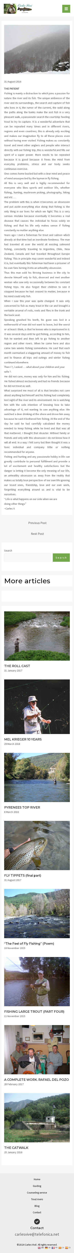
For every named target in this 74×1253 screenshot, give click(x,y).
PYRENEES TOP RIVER (22, 807)
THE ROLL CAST (17, 666)
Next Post (37, 534)
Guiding (37, 1186)
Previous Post (37, 523)
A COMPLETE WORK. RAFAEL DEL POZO (36, 1080)
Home (37, 1179)
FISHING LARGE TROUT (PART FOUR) (34, 1011)
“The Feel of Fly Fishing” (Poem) (29, 943)
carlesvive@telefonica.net (37, 1234)
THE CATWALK (16, 1148)
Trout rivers (37, 1199)
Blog (37, 1206)
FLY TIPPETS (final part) (22, 875)
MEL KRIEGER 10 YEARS (23, 739)
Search (8, 550)
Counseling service (37, 1192)
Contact (37, 1212)
